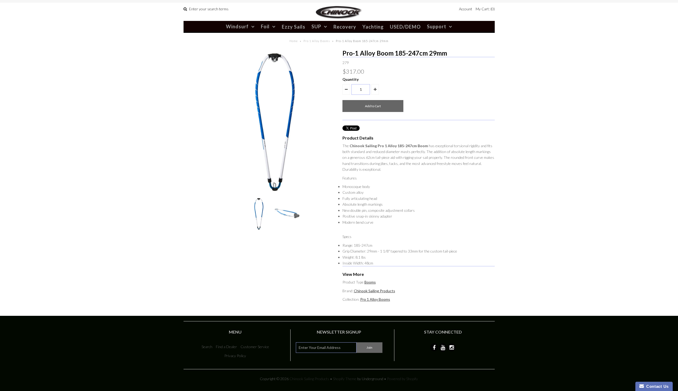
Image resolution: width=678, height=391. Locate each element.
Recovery (344, 27)
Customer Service (254, 346)
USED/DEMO (405, 27)
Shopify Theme (344, 378)
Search (207, 346)
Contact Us (656, 386)
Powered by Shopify (402, 378)
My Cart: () (485, 9)
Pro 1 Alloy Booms (317, 41)
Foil (265, 26)
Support (436, 26)
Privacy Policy (235, 355)
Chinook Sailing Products (374, 291)
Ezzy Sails (293, 27)
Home (293, 41)
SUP (316, 26)
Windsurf (237, 26)
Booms (370, 282)
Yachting (373, 27)
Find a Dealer (226, 346)
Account (465, 9)
